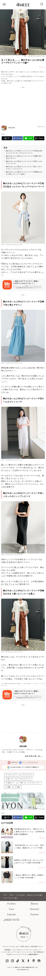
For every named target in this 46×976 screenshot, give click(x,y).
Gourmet (34, 909)
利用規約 (7, 950)
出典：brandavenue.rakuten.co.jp (34, 56)
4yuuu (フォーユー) (13, 954)
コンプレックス (34, 783)
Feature (35, 914)
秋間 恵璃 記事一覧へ (33, 756)
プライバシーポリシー (32, 950)
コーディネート (13, 774)
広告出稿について (37, 946)
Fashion (11, 904)
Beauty (34, 904)
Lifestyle (11, 914)
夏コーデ (10, 779)
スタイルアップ (25, 779)
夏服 (9, 787)
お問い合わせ (24, 946)
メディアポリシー (18, 950)
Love (11, 909)
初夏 (18, 787)
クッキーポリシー (7, 952)
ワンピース (28, 774)
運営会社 (40, 952)
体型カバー (11, 783)
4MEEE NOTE (12, 920)
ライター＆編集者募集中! (30, 954)
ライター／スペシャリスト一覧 (25, 952)
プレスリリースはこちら (10, 946)
